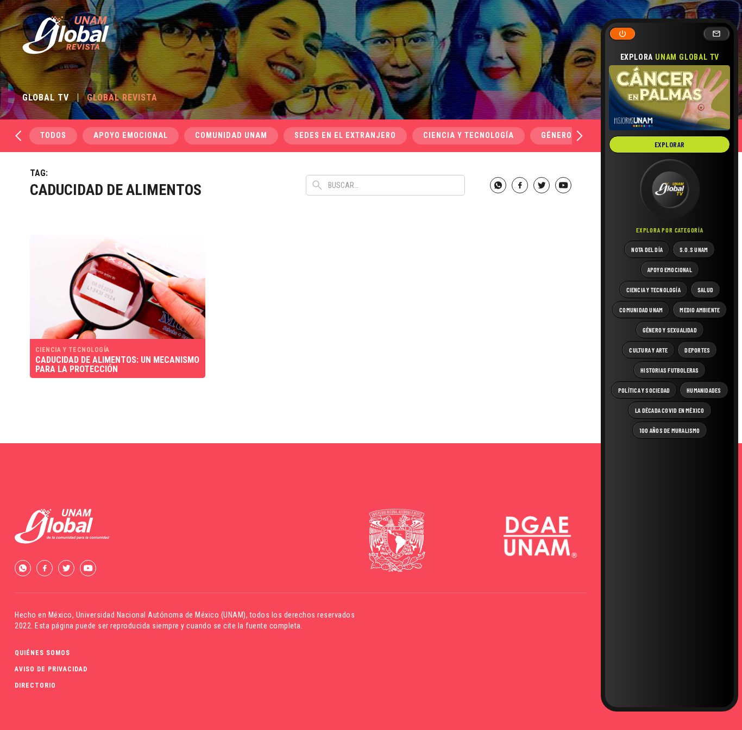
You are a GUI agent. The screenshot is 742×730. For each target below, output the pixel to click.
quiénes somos (42, 653)
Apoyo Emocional (130, 135)
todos (53, 135)
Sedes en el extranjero (345, 135)
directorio (35, 685)
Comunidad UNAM (231, 135)
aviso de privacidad (51, 669)
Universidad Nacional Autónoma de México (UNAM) (161, 615)
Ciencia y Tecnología (468, 135)
